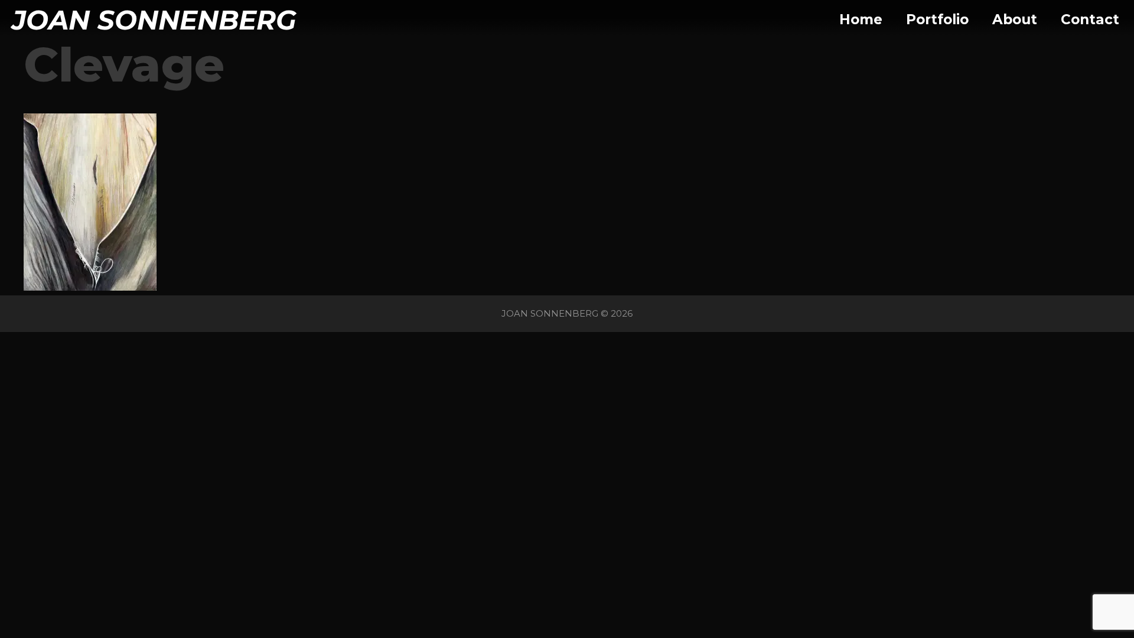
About (1014, 19)
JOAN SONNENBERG (154, 20)
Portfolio (937, 19)
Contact (1090, 19)
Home (860, 19)
